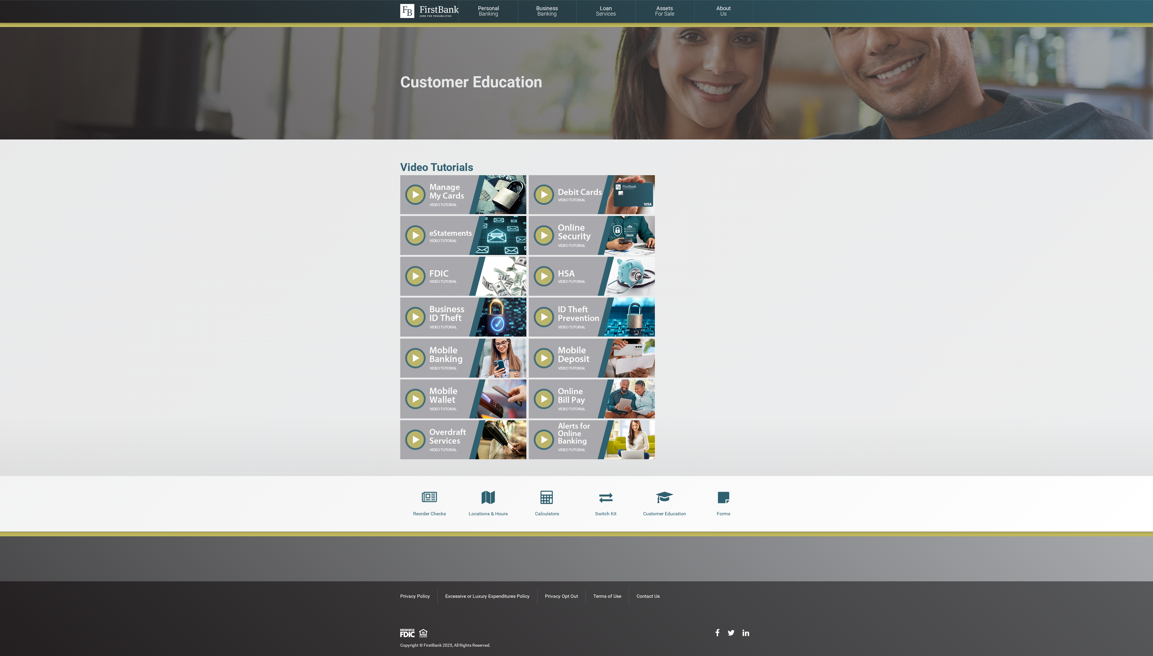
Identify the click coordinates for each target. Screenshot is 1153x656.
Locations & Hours (488, 514)
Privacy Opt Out (561, 596)
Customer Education (664, 514)
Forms (723, 514)
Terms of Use (607, 596)
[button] (592, 294)
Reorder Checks (429, 514)
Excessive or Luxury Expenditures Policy (487, 596)
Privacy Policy (415, 596)
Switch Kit (605, 514)
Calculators (547, 514)
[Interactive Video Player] (463, 212)
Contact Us (648, 596)
